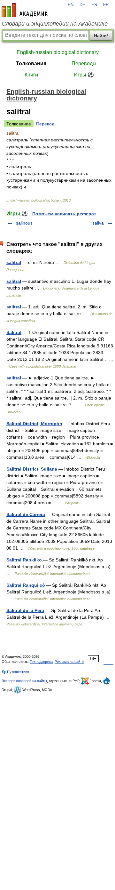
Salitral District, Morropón (34, 423)
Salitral (13, 332)
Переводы (84, 63)
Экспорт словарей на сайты (24, 681)
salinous (24, 223)
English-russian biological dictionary (58, 52)
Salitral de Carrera (25, 514)
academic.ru (25, 10)
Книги (31, 74)
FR (106, 5)
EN (70, 5)
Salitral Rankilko (24, 559)
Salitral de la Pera (25, 610)
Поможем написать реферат (64, 213)
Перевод (45, 123)
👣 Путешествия (15, 672)
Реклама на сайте (69, 662)
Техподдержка (41, 662)
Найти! (101, 35)
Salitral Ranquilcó (25, 585)
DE (82, 5)
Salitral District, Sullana (31, 469)
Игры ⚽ (84, 74)
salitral (13, 262)
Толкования (31, 63)
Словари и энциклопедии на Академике (55, 23)
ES (94, 5)
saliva (98, 223)
